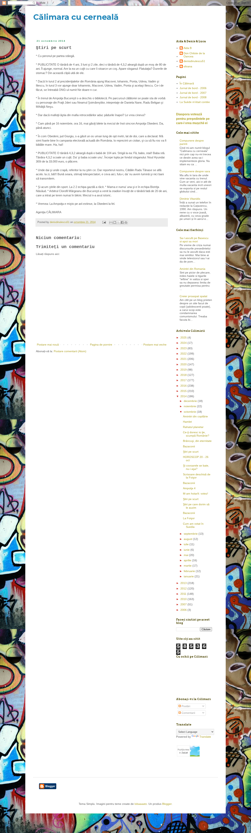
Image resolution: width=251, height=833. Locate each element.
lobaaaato (141, 803)
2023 (183, 348)
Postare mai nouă (48, 344)
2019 (183, 369)
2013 (183, 583)
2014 (183, 396)
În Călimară (187, 83)
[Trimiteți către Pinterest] (126, 222)
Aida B (188, 48)
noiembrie (190, 406)
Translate (205, 736)
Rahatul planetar (193, 427)
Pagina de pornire (101, 344)
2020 (183, 364)
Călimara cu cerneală (76, 17)
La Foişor (189, 518)
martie (188, 565)
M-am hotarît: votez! (195, 493)
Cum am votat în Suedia (193, 525)
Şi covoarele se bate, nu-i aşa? (196, 467)
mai (186, 555)
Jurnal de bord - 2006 (193, 88)
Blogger (167, 803)
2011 (183, 593)
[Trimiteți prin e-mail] (111, 222)
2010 (183, 599)
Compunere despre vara (195, 171)
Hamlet (187, 421)
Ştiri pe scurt (190, 451)
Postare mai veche (154, 344)
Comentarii (188, 712)
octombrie (190, 411)
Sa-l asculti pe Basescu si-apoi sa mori (194, 239)
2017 (183, 380)
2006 (183, 609)
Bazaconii (189, 446)
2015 (183, 391)
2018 (183, 374)
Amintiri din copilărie (195, 416)
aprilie (188, 560)
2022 (183, 353)
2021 (183, 358)
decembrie (191, 401)
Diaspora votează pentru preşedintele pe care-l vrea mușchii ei (193, 118)
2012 (183, 588)
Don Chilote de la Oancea (194, 55)
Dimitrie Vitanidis (190, 198)
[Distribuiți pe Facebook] (122, 222)
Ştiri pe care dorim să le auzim (196, 506)
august (188, 539)
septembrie (191, 533)
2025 (183, 337)
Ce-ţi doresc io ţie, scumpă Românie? (196, 434)
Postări (185, 706)
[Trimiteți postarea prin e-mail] (104, 222)
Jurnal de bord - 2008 (193, 97)
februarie (190, 571)
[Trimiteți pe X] (118, 222)
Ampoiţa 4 (189, 488)
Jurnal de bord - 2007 (193, 92)
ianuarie (189, 576)
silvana (188, 66)
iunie (187, 549)
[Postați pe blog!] (115, 222)
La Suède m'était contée (195, 102)
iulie (186, 544)
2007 (183, 604)
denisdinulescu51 (194, 61)
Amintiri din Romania (192, 268)
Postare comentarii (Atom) (70, 351)
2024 (183, 342)
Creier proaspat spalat (193, 296)
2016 (183, 385)
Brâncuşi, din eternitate (197, 440)
